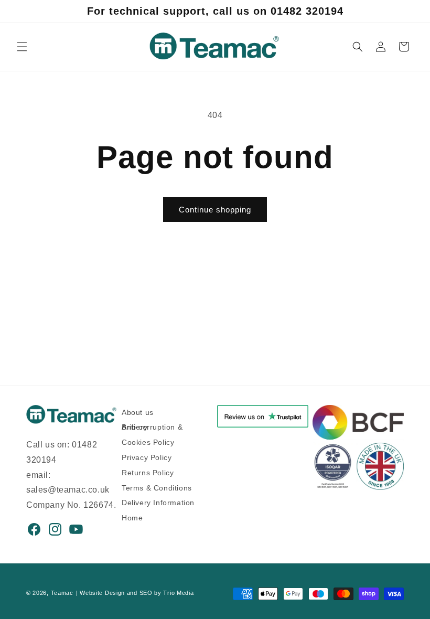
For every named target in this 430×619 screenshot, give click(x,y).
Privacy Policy (146, 457)
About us (138, 414)
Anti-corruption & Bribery (152, 427)
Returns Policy (148, 472)
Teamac (62, 593)
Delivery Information (158, 502)
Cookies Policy (148, 442)
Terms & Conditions (157, 488)
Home (132, 518)
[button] (22, 46)
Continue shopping (215, 209)
